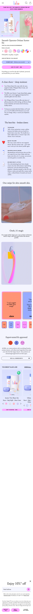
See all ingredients (16, 358)
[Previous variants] (3, 51)
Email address (7, 589)
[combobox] (16, 62)
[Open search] (26, 3)
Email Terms (26, 595)
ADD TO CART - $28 (16, 67)
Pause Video (16, 204)
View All (27, 367)
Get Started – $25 (14, 410)
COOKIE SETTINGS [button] (26, 610)
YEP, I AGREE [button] (15, 610)
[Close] (30, 581)
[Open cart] (30, 3)
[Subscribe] (28, 589)
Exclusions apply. (7, 595)
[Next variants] (30, 51)
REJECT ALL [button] (6, 610)
